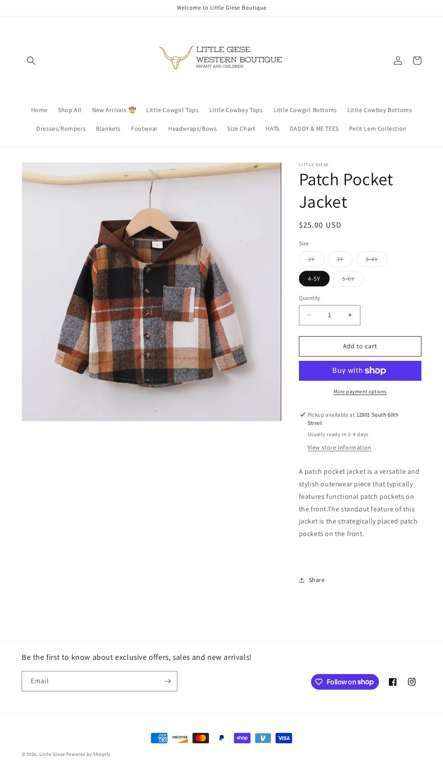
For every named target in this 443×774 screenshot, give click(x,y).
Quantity (310, 298)
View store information (340, 447)
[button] (31, 60)
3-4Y (376, 261)
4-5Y (314, 279)
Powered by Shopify (88, 754)
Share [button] (317, 580)
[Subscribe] (167, 681)
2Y (316, 261)
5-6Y (353, 280)
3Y (345, 261)
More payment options (360, 391)
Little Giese (52, 754)
